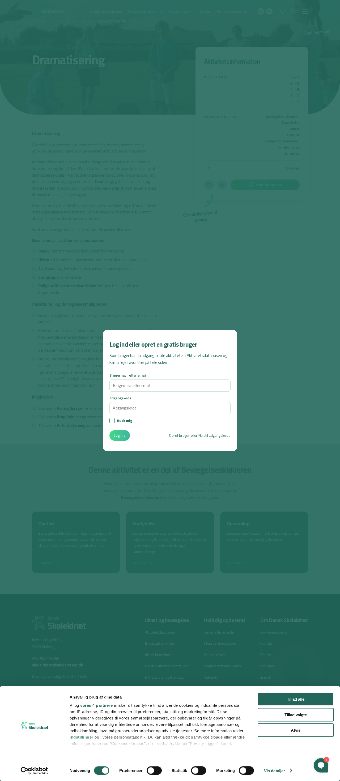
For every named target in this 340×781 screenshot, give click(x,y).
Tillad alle (295, 699)
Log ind (120, 435)
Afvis (295, 730)
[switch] (154, 770)
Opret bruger (179, 435)
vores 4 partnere (96, 705)
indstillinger (82, 737)
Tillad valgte (295, 714)
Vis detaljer (274, 770)
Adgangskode (120, 398)
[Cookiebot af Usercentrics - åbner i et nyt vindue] (34, 771)
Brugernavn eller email (127, 375)
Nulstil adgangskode (214, 435)
